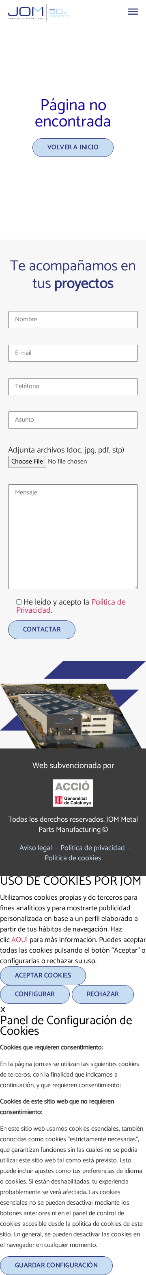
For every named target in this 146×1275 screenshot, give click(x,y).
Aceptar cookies (43, 975)
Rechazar (103, 994)
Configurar (35, 994)
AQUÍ (19, 940)
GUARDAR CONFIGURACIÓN (56, 1265)
